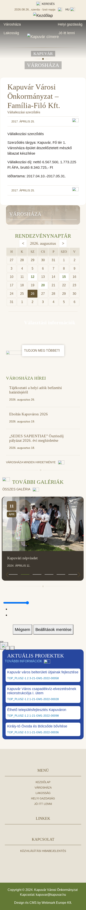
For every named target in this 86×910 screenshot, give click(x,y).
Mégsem (22, 629)
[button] (13, 574)
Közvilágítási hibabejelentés (43, 850)
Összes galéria (16, 489)
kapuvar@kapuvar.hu (51, 894)
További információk (23, 661)
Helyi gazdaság (70, 24)
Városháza (12, 24)
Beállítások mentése (53, 629)
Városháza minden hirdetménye (31, 462)
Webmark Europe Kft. (57, 902)
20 (43, 285)
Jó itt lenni (67, 33)
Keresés (48, 3)
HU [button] (67, 9)
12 (32, 276)
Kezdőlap (43, 782)
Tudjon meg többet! (42, 350)
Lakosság (11, 33)
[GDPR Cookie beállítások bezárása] (1, 641)
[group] (43, 539)
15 (64, 276)
